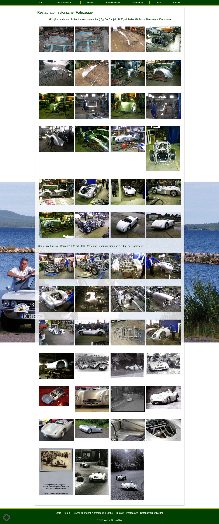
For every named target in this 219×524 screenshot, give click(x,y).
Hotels (90, 2)
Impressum (132, 513)
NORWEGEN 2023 (64, 2)
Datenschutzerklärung (151, 513)
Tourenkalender (112, 2)
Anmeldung (137, 2)
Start (40, 2)
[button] (6, 517)
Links (158, 2)
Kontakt (177, 2)
